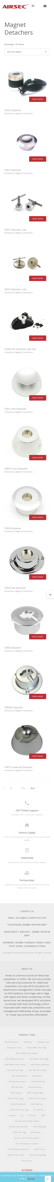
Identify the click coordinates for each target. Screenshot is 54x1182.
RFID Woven (39, 1149)
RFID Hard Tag (19, 1132)
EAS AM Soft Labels (37, 1070)
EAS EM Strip (17, 1087)
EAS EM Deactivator (17, 1081)
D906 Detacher (12, 647)
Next (32, 788)
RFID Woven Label (16, 1155)
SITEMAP (27, 1169)
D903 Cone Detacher (16, 468)
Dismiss (31, 1178)
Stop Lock (27, 1161)
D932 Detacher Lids (15, 289)
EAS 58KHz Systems (40, 1065)
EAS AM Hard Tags (15, 1070)
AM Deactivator (11, 1042)
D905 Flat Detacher (15, 588)
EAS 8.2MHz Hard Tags (37, 1048)
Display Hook (43, 1042)
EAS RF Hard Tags (15, 1098)
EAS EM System (35, 1087)
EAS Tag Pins (36, 1104)
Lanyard (12, 1115)
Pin (22, 1115)
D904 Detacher (12, 528)
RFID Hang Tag (39, 1127)
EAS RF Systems (18, 1104)
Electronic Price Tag (19, 1110)
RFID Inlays (35, 1132)
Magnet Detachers (24, 113)
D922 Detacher (12, 110)
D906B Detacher (13, 707)
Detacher (28, 1042)
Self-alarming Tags (38, 1155)
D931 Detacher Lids (15, 229)
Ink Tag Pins (38, 1110)
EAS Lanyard (16, 1093)
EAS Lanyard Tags (35, 1093)
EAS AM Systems (19, 1076)
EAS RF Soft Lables (37, 1098)
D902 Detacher (12, 170)
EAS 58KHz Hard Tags (38, 1059)
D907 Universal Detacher (18, 767)
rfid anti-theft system (18, 1127)
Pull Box (32, 1115)
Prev (23, 788)
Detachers (9, 113)
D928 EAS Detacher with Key (20, 349)
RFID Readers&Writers (19, 1149)
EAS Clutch (37, 1076)
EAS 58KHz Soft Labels (15, 1065)
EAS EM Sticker (38, 1081)
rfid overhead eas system (27, 1144)
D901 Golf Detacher (15, 408)
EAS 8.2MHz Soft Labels (27, 1053)
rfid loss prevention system (26, 1138)
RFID (43, 1115)
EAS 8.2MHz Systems (14, 1059)
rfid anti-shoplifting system (27, 1121)
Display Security (14, 1048)
